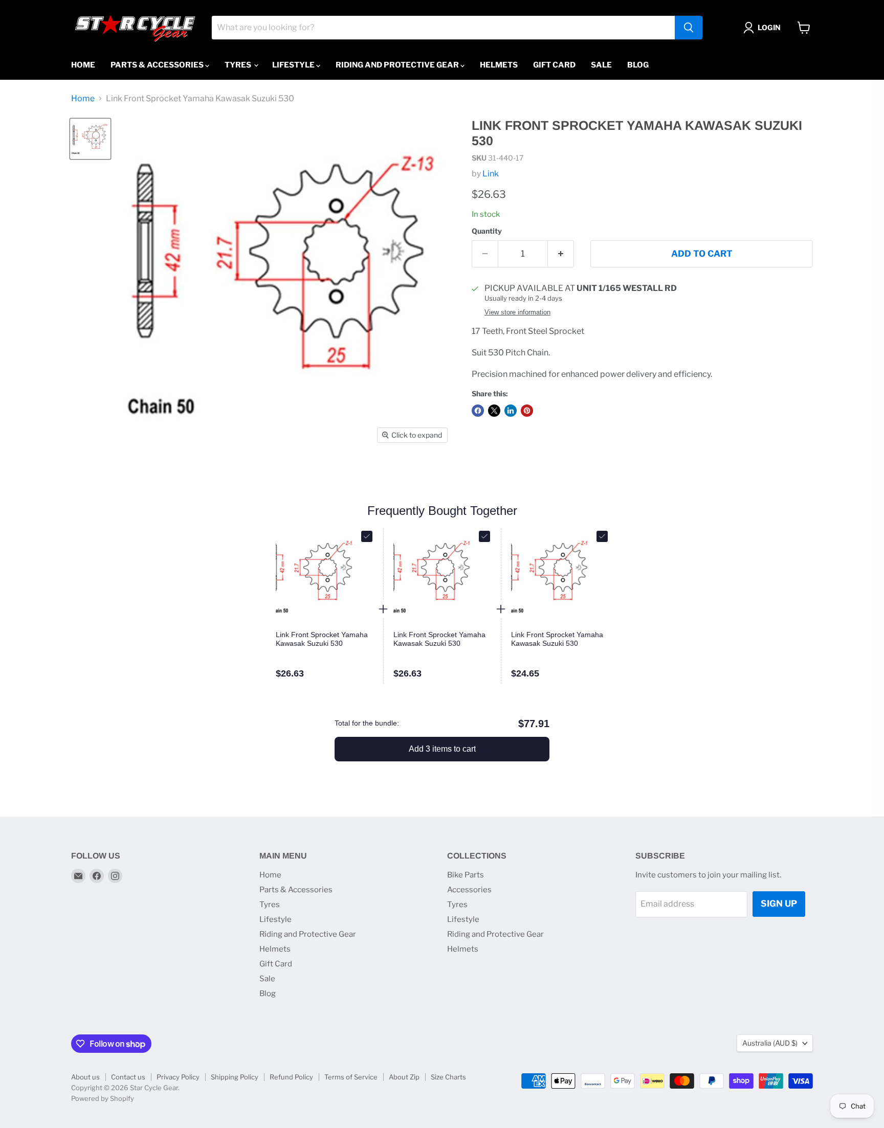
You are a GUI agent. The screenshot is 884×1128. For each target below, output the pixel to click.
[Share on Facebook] (478, 410)
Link (490, 173)
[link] (324, 639)
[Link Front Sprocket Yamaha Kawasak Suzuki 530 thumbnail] (90, 139)
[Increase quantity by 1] (561, 254)
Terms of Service (351, 1077)
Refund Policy (291, 1077)
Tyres (239, 65)
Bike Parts (465, 874)
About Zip (404, 1077)
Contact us (128, 1077)
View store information (517, 312)
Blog (638, 65)
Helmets (499, 65)
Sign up (779, 903)
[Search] (688, 27)
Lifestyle (294, 65)
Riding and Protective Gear (398, 65)
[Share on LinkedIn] (510, 410)
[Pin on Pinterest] (527, 410)
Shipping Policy (234, 1077)
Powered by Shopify (102, 1098)
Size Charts (448, 1077)
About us (85, 1077)
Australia (770, 1043)
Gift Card (554, 65)
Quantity (487, 231)
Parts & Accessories (157, 65)
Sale (601, 65)
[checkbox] (367, 536)
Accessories (469, 889)
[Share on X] (494, 410)
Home (83, 65)
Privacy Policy (178, 1077)
